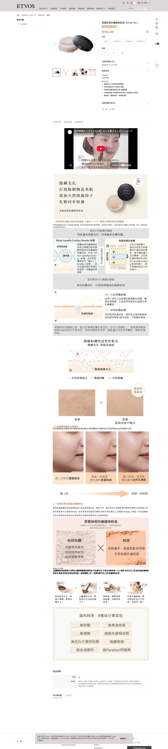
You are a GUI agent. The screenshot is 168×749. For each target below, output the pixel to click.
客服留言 (97, 745)
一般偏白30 (116, 41)
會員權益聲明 (98, 748)
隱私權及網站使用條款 (69, 745)
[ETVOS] (26, 6)
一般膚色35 (129, 41)
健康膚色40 (141, 41)
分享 (106, 109)
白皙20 (106, 41)
